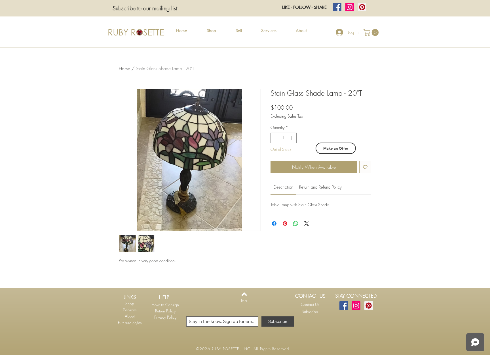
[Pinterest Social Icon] (362, 7)
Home (124, 68)
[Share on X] (306, 223)
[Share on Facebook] (274, 223)
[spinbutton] (283, 138)
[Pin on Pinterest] (285, 223)
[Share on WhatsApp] (295, 223)
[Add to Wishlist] (365, 167)
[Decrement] (274, 138)
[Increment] (292, 138)
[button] (211, 32)
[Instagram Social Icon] (349, 7)
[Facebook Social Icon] (337, 7)
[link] (283, 187)
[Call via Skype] (309, 319)
